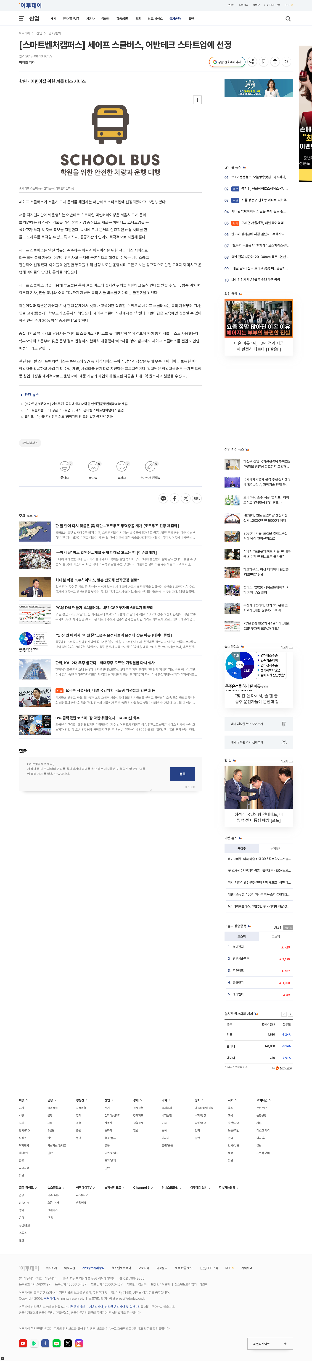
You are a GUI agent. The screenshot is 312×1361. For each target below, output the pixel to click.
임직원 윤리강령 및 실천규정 (122, 1307)
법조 (230, 1108)
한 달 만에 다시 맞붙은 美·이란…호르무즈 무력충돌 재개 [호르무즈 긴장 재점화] (117, 526)
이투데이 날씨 (198, 1187)
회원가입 (243, 5)
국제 (164, 1100)
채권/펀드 (24, 1153)
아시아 (165, 1138)
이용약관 (69, 1268)
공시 (21, 1108)
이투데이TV (84, 1187)
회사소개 (51, 1268)
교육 (230, 1115)
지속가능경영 (227, 1187)
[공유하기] (252, 62)
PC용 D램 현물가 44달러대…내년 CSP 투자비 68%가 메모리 (104, 607)
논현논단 (261, 1108)
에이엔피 (238, 994)
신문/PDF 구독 (272, 5)
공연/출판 (24, 1225)
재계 (53, 19)
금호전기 (238, 982)
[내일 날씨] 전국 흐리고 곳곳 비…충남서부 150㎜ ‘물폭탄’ (271, 268)
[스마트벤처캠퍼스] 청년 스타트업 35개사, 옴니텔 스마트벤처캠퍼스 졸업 (74, 410)
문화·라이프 (26, 1187)
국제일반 (167, 1115)
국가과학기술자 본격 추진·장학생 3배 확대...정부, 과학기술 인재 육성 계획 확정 (267, 484)
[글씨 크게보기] (287, 62)
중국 (164, 1130)
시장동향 (81, 1108)
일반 (191, 19)
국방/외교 (200, 1123)
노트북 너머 (263, 1153)
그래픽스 (53, 1210)
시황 (21, 1115)
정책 (78, 1123)
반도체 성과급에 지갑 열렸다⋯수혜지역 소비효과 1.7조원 (269, 234)
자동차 (90, 19)
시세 (21, 1123)
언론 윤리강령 (76, 1307)
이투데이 (24, 33)
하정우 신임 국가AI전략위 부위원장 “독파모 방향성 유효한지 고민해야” (267, 466)
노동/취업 (233, 1130)
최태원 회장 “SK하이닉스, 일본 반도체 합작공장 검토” (97, 580)
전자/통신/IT (71, 19)
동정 (230, 1153)
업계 (78, 1115)
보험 (50, 1123)
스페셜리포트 (113, 1187)
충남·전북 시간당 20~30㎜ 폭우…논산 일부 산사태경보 (270, 257)
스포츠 (22, 1232)
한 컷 (50, 1217)
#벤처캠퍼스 (30, 443)
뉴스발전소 (54, 1187)
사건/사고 (233, 1123)
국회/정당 (200, 1115)
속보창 (256, 5)
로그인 (230, 5)
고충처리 (143, 1268)
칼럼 (259, 1145)
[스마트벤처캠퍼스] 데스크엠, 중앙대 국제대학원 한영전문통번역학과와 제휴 (76, 404)
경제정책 (138, 1108)
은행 (50, 1115)
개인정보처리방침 (93, 1268)
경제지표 (138, 1115)
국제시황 (24, 1168)
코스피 (242, 936)
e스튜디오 (82, 1195)
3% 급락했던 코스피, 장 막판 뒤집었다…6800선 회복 (98, 718)
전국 (230, 1138)
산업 (34, 18)
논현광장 (261, 1115)
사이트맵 (246, 1268)
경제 (136, 1100)
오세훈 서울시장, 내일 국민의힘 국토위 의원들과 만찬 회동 (106, 690)
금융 (50, 1100)
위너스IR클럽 (170, 1187)
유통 (138, 19)
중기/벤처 (175, 19)
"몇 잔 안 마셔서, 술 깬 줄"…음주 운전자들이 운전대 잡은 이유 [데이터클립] (114, 635)
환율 (21, 1160)
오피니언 (261, 1100)
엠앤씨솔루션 (241, 959)
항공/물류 (122, 19)
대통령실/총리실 (204, 1108)
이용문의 (161, 1268)
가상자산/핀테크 (57, 1145)
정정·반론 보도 (184, 1268)
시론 (259, 1123)
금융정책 (53, 1108)
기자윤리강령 (95, 1307)
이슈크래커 (54, 1195)
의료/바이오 (155, 19)
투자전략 (275, 848)
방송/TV (24, 1202)
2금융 (51, 1130)
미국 (164, 1123)
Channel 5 (141, 1187)
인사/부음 (233, 1145)
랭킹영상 (81, 1202)
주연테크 (238, 970)
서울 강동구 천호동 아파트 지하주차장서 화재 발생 (271, 200)
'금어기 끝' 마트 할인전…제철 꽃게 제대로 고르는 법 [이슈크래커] (106, 552)
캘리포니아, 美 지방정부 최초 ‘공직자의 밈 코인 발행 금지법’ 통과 (69, 417)
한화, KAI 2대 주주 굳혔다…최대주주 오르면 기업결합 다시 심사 (105, 663)
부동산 (80, 1100)
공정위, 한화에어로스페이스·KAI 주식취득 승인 (268, 189)
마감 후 (260, 1138)
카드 (50, 1138)
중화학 (105, 19)
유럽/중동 (167, 1145)
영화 (21, 1210)
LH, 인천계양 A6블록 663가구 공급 (255, 280)
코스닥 (276, 936)
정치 (197, 1100)
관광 (21, 1195)
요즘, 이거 (53, 1202)
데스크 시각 (263, 1130)
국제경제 (167, 1108)
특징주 (242, 848)
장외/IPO (24, 1130)
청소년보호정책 (121, 1268)
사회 (230, 1100)
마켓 (21, 1100)
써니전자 (238, 947)
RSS (287, 5)
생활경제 (138, 1123)
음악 (21, 1217)
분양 (78, 1130)
